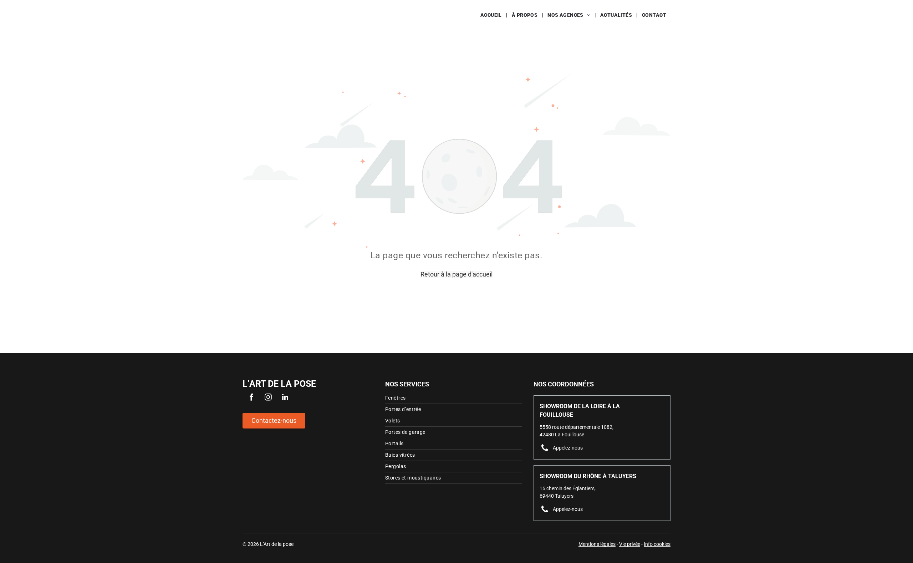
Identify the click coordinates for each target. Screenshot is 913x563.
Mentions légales (597, 544)
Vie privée (629, 544)
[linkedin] (285, 398)
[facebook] (251, 398)
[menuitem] (491, 15)
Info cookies (657, 544)
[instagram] (268, 398)
